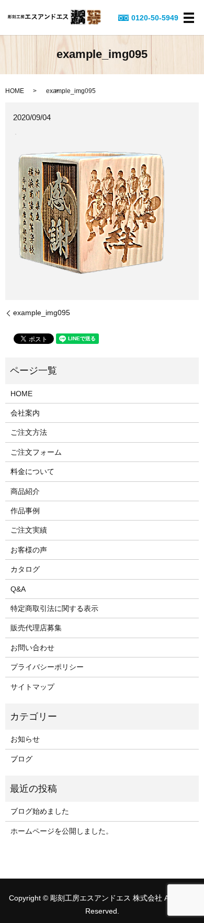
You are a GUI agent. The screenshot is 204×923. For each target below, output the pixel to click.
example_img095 (41, 312)
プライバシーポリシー (47, 667)
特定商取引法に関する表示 (54, 608)
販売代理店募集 (36, 628)
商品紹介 (25, 491)
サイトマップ (32, 687)
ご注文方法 (28, 432)
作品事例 (25, 510)
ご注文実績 (28, 530)
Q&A (18, 589)
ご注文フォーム (36, 452)
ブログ (21, 759)
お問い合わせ (32, 647)
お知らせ (25, 739)
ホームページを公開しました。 (61, 831)
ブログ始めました (39, 811)
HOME (14, 91)
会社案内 (25, 413)
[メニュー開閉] (189, 18)
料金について (32, 471)
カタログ (25, 569)
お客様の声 (28, 550)
